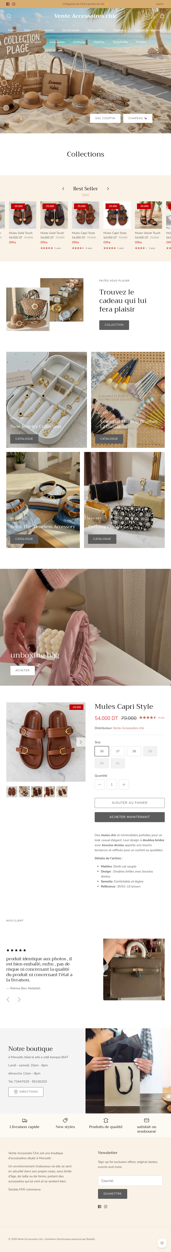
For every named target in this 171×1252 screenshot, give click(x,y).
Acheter (22, 670)
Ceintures (79, 42)
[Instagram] (13, 4)
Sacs (27, 30)
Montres (99, 42)
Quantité (101, 776)
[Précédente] (8, 70)
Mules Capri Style (124, 706)
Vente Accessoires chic (128, 728)
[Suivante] (162, 70)
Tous (85, 195)
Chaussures (46, 30)
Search (160, 4)
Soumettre (112, 1194)
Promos (141, 42)
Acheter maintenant (129, 817)
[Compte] (152, 16)
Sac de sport (33, 42)
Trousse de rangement (148, 30)
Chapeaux (119, 30)
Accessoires (57, 42)
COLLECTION (114, 325)
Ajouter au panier (129, 803)
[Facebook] (7, 4)
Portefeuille (120, 42)
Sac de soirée (70, 30)
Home (12, 30)
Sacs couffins (96, 30)
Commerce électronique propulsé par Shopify (69, 1239)
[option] (85, 70)
